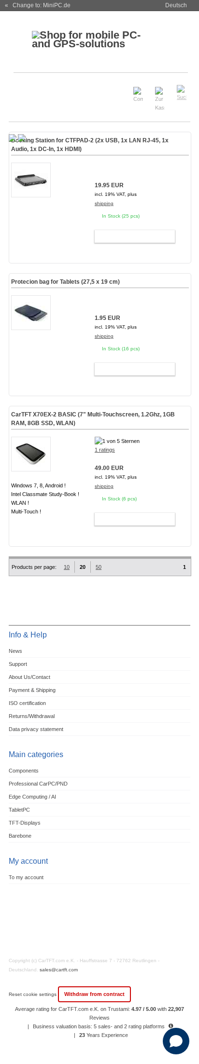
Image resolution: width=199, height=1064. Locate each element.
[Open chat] (176, 1041)
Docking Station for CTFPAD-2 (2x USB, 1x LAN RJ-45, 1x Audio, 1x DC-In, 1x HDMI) (90, 144)
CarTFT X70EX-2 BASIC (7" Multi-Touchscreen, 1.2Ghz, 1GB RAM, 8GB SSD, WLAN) (93, 419)
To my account (26, 877)
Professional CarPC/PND (38, 784)
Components (24, 771)
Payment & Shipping (32, 690)
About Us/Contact (29, 677)
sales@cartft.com (59, 969)
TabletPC (19, 810)
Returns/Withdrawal (32, 716)
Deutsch (176, 5)
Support (18, 664)
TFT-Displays (25, 823)
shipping (104, 203)
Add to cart (130, 236)
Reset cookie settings (33, 994)
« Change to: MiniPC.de (38, 5)
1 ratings (105, 450)
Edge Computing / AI (32, 797)
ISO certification (27, 703)
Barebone (20, 836)
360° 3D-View (31, 523)
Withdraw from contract (94, 994)
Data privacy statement (36, 729)
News (15, 651)
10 (67, 567)
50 (98, 567)
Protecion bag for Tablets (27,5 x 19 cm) (65, 281)
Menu (22, 88)
